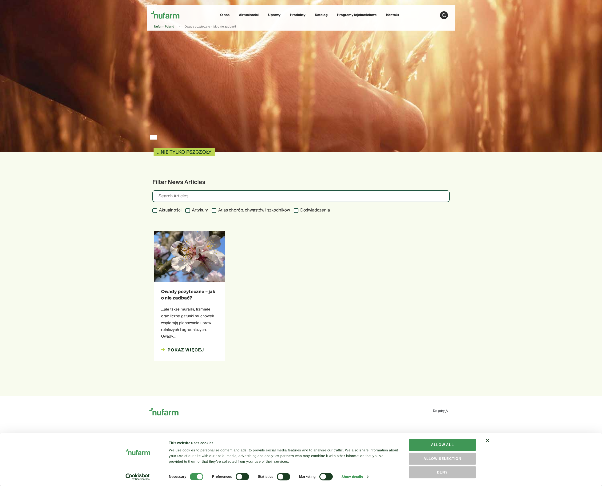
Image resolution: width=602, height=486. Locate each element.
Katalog (321, 15)
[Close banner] (487, 444)
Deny (442, 472)
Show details (352, 477)
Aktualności (249, 15)
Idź (444, 15)
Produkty (297, 15)
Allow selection (442, 459)
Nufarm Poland (164, 26)
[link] (165, 14)
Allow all (442, 445)
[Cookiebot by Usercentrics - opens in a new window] (137, 476)
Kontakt (392, 15)
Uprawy (274, 15)
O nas (225, 15)
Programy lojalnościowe (357, 15)
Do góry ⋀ (440, 411)
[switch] (242, 476)
